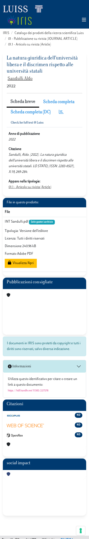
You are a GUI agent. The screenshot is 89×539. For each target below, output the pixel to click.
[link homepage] (25, 8)
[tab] (61, 112)
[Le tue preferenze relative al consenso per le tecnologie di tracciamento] (80, 530)
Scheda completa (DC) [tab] (31, 112)
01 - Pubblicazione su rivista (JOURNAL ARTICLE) (43, 39)
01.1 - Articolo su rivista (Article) (29, 44)
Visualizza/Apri (22, 263)
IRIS (6, 33)
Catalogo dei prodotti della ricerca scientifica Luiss (49, 33)
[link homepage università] (19, 20)
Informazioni (21, 366)
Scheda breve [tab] (22, 102)
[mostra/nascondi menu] (84, 20)
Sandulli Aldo (20, 79)
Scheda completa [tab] (59, 102)
